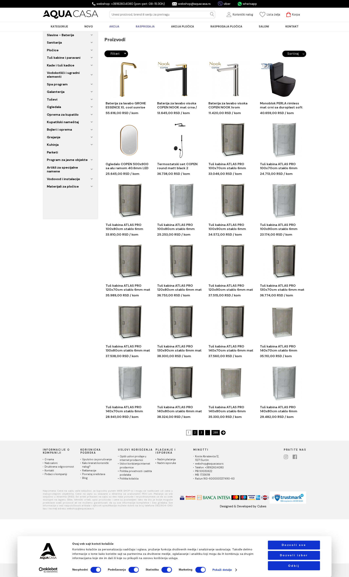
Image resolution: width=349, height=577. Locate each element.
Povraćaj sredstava (93, 474)
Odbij (294, 565)
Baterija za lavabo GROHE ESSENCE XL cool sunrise (126, 105)
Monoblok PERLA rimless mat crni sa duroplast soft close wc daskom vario (281, 105)
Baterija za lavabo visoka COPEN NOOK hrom (227, 105)
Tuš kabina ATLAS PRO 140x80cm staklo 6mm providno (227, 409)
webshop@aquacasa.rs (194, 4)
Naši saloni (51, 463)
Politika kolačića (129, 478)
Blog (85, 478)
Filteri (115, 54)
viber (227, 4)
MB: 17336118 (202, 474)
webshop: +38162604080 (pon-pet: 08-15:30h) (131, 4)
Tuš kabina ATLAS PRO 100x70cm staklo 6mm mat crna (227, 166)
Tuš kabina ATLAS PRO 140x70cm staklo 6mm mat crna (230, 348)
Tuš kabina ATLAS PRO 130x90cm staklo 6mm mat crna (179, 348)
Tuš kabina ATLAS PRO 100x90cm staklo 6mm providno (278, 227)
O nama (49, 459)
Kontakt (49, 470)
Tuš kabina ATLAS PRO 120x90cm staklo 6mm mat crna (230, 288)
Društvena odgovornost (59, 466)
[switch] (133, 570)
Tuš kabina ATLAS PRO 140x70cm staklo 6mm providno (278, 348)
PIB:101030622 (203, 471)
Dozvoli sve (294, 545)
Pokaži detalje (222, 569)
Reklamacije (89, 470)
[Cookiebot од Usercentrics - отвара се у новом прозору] (48, 570)
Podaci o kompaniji (56, 474)
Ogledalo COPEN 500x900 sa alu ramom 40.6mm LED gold (127, 166)
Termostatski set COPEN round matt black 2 (177, 166)
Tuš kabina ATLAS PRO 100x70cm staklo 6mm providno (278, 166)
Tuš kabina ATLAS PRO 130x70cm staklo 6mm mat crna (282, 288)
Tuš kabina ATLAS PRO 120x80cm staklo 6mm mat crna (179, 288)
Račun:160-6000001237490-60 (215, 478)
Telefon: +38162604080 (209, 467)
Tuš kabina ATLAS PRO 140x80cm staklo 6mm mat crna (179, 409)
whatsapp (250, 4)
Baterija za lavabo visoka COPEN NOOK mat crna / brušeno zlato (177, 105)
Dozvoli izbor (294, 555)
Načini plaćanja (166, 459)
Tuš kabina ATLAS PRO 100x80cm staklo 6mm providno (176, 227)
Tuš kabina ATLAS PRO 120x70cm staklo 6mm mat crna (128, 288)
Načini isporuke (166, 463)
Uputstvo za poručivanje (97, 459)
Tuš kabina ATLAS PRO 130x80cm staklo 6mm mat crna (128, 348)
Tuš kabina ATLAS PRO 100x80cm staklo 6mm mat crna (124, 227)
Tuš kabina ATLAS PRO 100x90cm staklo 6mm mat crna (227, 227)
